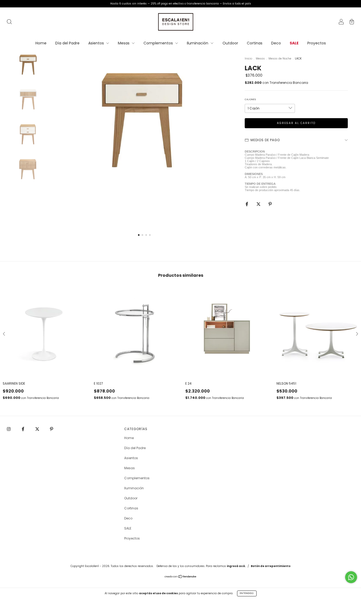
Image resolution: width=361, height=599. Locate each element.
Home (41, 43)
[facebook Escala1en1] (23, 429)
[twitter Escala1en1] (38, 429)
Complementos (159, 43)
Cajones (250, 99)
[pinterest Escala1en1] (51, 429)
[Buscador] (9, 22)
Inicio (248, 59)
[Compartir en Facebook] (247, 204)
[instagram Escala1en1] (9, 429)
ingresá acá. (236, 566)
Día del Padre (67, 43)
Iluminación (198, 43)
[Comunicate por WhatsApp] (351, 577)
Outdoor (230, 43)
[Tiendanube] (180, 577)
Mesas (124, 43)
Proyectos (316, 43)
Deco (276, 43)
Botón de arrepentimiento (270, 566)
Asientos (96, 43)
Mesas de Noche (280, 59)
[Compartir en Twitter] (258, 204)
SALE (294, 43)
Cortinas (254, 43)
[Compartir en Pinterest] (270, 204)
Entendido (247, 593)
